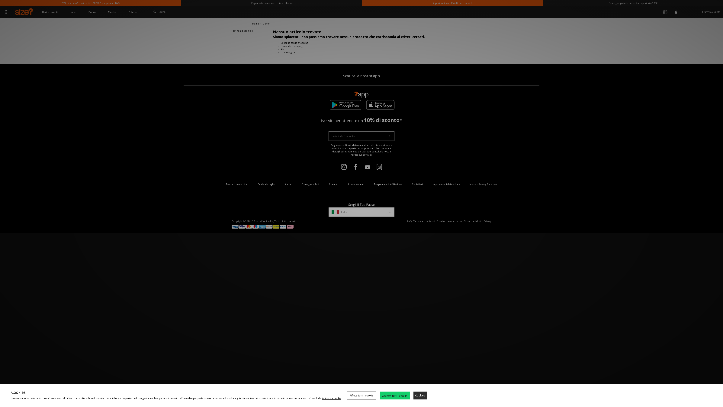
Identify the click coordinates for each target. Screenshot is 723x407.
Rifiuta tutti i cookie (361, 395)
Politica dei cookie (331, 398)
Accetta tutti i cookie (394, 396)
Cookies (420, 395)
